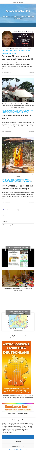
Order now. (18, 399)
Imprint (25, 449)
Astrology (13, 52)
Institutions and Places (18, 180)
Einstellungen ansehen (18, 446)
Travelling (12, 53)
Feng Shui (24, 52)
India (31, 110)
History (26, 110)
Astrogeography (7, 50)
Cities (19, 52)
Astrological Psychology (21, 50)
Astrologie (5, 52)
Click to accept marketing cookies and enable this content (18, 248)
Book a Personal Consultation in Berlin (18, 413)
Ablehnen (18, 441)
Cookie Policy (12, 449)
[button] (33, 420)
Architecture (6, 179)
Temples (17, 112)
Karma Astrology (7, 111)
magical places (18, 111)
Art (3, 110)
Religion (11, 112)
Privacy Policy (19, 449)
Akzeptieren (18, 437)
